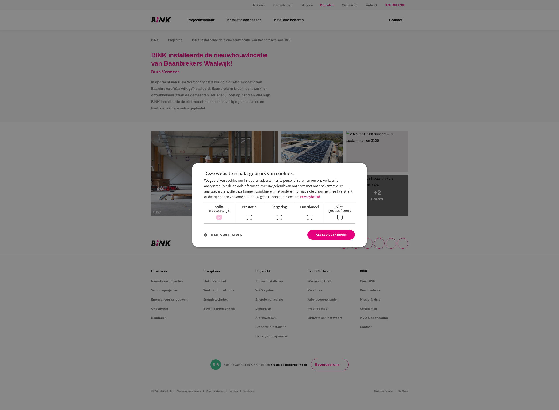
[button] (223, 234)
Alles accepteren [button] (331, 234)
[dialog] (279, 205)
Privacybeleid (310, 197)
